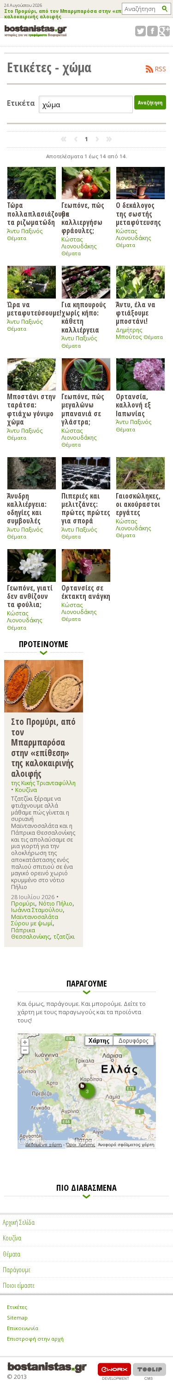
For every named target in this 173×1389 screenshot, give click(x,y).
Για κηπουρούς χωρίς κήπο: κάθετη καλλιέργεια (83, 316)
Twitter (140, 31)
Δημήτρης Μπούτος (129, 333)
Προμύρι (23, 903)
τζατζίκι (64, 937)
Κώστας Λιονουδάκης (78, 242)
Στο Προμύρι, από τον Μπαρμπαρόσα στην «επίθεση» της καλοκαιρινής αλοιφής (76, 14)
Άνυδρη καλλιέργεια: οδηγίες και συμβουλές (27, 508)
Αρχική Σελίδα (19, 1222)
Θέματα (16, 238)
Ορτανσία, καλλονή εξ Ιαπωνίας (133, 405)
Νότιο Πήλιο (55, 903)
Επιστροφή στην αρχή (35, 1338)
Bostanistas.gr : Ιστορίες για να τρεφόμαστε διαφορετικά (36, 31)
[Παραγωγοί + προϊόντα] (87, 1147)
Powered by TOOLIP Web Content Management (149, 1371)
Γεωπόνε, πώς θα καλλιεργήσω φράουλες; (82, 218)
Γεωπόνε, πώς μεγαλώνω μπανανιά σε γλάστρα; (82, 409)
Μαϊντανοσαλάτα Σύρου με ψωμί (34, 920)
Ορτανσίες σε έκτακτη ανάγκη (85, 591)
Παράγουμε (16, 1269)
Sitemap (17, 1317)
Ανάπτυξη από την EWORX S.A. (114, 1371)
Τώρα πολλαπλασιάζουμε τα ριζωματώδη (31, 213)
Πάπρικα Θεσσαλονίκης (30, 933)
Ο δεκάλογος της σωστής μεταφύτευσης (138, 213)
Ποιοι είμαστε (19, 1285)
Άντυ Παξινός (24, 231)
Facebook (152, 31)
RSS (160, 69)
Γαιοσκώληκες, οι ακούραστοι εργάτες (138, 504)
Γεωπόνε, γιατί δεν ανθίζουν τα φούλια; (30, 595)
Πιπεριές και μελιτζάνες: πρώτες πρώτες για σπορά (85, 508)
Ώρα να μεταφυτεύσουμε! (31, 308)
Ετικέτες (17, 1306)
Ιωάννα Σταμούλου (37, 910)
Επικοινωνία (22, 1328)
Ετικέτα (21, 103)
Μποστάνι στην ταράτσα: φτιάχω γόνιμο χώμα (31, 409)
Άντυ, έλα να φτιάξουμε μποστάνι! (135, 312)
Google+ (164, 31)
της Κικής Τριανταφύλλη (43, 783)
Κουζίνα (26, 790)
